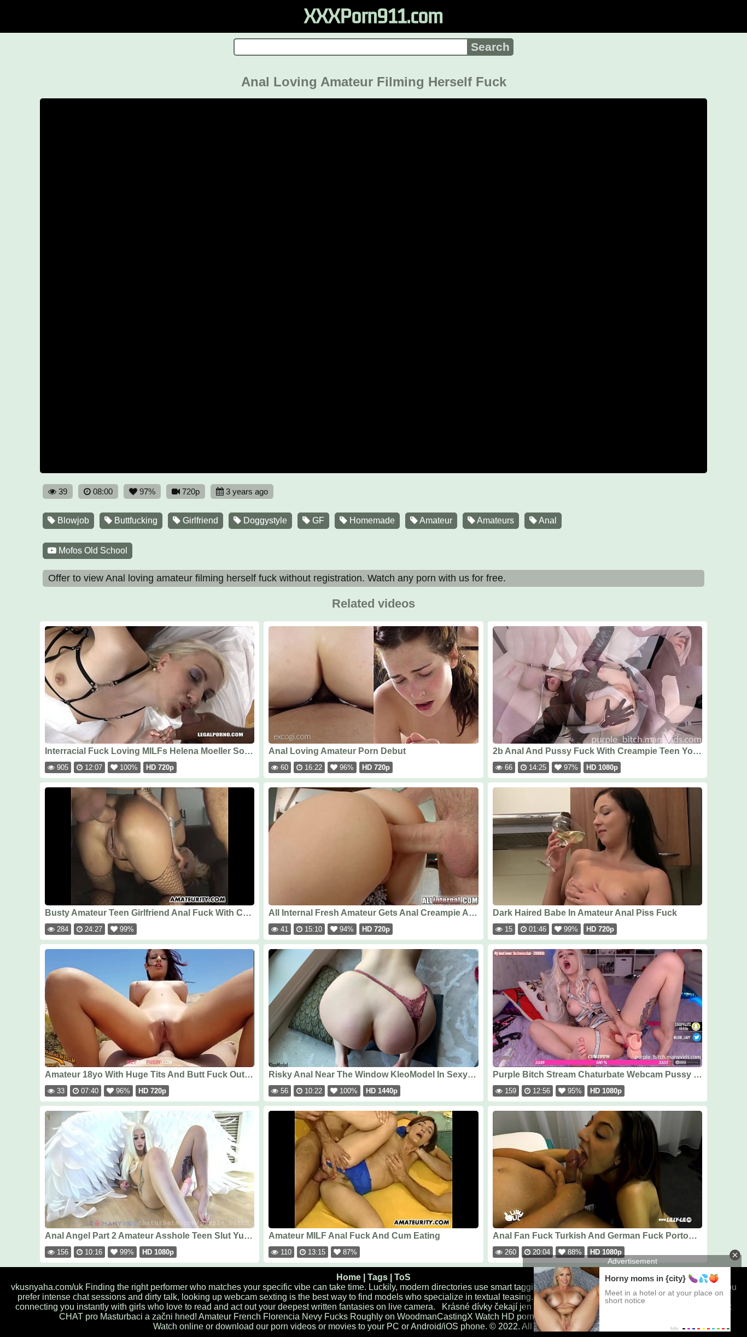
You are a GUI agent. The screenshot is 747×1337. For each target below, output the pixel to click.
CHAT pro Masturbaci (101, 1316)
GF (317, 520)
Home (348, 1277)
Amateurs (494, 520)
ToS (402, 1277)
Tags (377, 1277)
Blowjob (72, 520)
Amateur (435, 520)
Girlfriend (199, 520)
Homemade (371, 520)
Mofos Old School (91, 550)
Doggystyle (264, 520)
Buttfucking (134, 520)
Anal (547, 520)
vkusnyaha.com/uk (47, 1287)
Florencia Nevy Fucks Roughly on (329, 1316)
